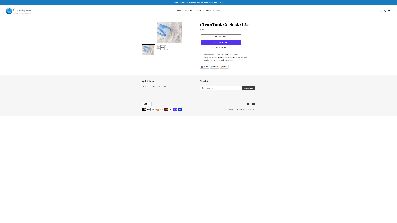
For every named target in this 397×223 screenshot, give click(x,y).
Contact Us (155, 86)
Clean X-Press (236, 109)
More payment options (220, 47)
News (165, 86)
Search (145, 86)
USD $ (146, 104)
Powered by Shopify (248, 109)
